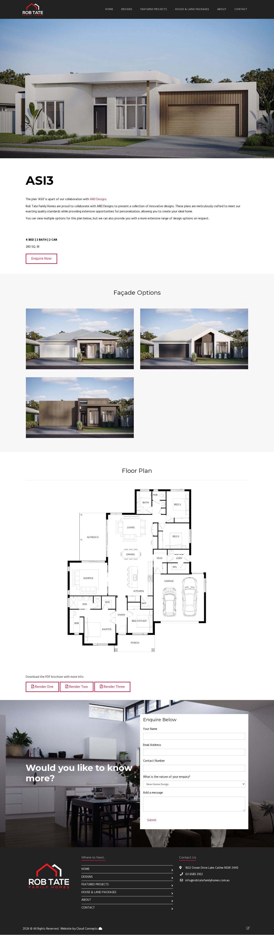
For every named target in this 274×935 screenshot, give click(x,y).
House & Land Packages (192, 9)
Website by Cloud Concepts (79, 928)
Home (109, 9)
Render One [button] (43, 687)
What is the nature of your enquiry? (166, 777)
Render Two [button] (78, 687)
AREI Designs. (98, 199)
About (221, 9)
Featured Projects (153, 9)
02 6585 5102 (194, 874)
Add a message (153, 792)
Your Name (150, 729)
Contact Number (154, 760)
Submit (151, 820)
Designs (126, 9)
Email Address (152, 745)
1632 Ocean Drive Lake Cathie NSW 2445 (211, 867)
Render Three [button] (114, 687)
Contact (240, 9)
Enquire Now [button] (41, 259)
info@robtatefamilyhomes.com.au (207, 880)
